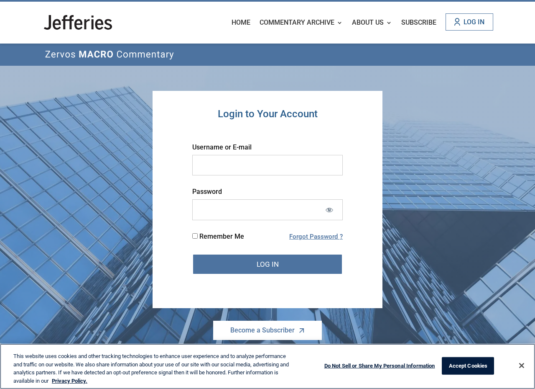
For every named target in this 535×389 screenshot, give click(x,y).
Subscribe (418, 23)
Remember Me (221, 236)
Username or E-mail (222, 147)
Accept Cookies (468, 366)
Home (241, 23)
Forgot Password (314, 236)
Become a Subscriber (262, 330)
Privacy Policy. (69, 380)
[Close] (521, 365)
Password (207, 192)
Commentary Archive (297, 23)
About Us (368, 23)
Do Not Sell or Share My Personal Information (379, 366)
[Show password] (329, 209)
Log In (474, 22)
